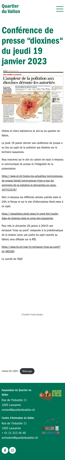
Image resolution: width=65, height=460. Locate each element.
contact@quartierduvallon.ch (18, 410)
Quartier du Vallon (11, 8)
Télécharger (27, 371)
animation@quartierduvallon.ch (20, 438)
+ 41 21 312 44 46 (14, 433)
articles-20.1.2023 (10, 371)
